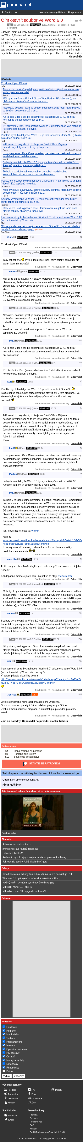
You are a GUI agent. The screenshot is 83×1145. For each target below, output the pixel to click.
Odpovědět (75, 56)
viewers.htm (65, 576)
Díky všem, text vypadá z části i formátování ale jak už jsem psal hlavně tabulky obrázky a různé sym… (40, 209)
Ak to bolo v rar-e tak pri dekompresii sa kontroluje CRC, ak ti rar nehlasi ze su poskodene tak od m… (39, 118)
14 (70, 874)
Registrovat (74, 12)
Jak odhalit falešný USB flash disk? (22, 861)
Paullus (13, 271)
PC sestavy (12, 1052)
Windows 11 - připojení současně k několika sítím (30, 878)
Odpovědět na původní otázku (40, 721)
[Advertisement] (41, 68)
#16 (80, 661)
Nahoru (63, 721)
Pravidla (33, 1115)
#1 (81, 237)
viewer (35, 530)
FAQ (32, 1125)
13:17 (56, 308)
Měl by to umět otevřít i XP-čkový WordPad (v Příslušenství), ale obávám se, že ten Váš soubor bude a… (39, 100)
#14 (80, 340)
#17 (80, 694)
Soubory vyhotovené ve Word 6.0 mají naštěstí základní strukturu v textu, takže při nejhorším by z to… (39, 200)
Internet (10, 1045)
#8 (81, 473)
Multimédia (12, 1034)
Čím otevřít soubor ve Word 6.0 (32, 20)
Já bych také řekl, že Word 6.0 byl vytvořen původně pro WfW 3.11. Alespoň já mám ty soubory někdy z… (41, 164)
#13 (80, 639)
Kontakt (33, 1129)
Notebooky (12, 1063)
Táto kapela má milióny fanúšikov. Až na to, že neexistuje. (41, 773)
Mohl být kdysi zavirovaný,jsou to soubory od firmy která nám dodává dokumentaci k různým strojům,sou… (42, 191)
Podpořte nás (9, 746)
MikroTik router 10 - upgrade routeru (22, 891)
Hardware (11, 1027)
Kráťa (10, 237)
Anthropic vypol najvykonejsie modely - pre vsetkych (32, 857)
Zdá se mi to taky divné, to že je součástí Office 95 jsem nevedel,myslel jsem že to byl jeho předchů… (35, 146)
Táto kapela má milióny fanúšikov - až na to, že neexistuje (31, 791)
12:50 (31, 237)
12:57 (54, 252)
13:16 (42, 474)
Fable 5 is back (11, 853)
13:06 (42, 271)
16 (64, 857)
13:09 (53, 408)
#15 (80, 362)
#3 (81, 381)
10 (52, 883)
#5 (81, 408)
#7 (81, 559)
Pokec (10, 1071)
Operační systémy (16, 1049)
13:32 (39, 341)
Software (52, 25)
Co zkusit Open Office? (14, 83)
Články (5, 868)
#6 (81, 448)
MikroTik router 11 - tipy (16, 886)
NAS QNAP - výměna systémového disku (26, 882)
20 (45, 862)
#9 (81, 307)
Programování (14, 1041)
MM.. (11, 341)
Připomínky (12, 1067)
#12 (80, 613)
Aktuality (6, 839)
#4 (81, 271)
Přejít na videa (9, 833)
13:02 (30, 382)
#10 (80, 492)
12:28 (44, 25)
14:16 (30, 661)
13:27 (33, 613)
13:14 (40, 448)
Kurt (9, 382)
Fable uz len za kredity (15, 844)
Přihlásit (62, 12)
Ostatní (10, 1056)
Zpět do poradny (11, 721)
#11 (80, 583)
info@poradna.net (51, 1138)
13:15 (35, 559)
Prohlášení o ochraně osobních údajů (47, 1132)
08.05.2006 (35, 25)
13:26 (58, 584)
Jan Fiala (11, 695)
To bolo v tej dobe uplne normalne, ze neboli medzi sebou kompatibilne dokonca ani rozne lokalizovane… (35, 173)
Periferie (11, 1030)
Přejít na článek (12, 784)
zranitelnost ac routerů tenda (18, 848)
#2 (81, 252)
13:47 (53, 363)
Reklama (34, 1118)
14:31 (35, 695)
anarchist (12, 559)
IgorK (12, 448)
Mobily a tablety (15, 1060)
